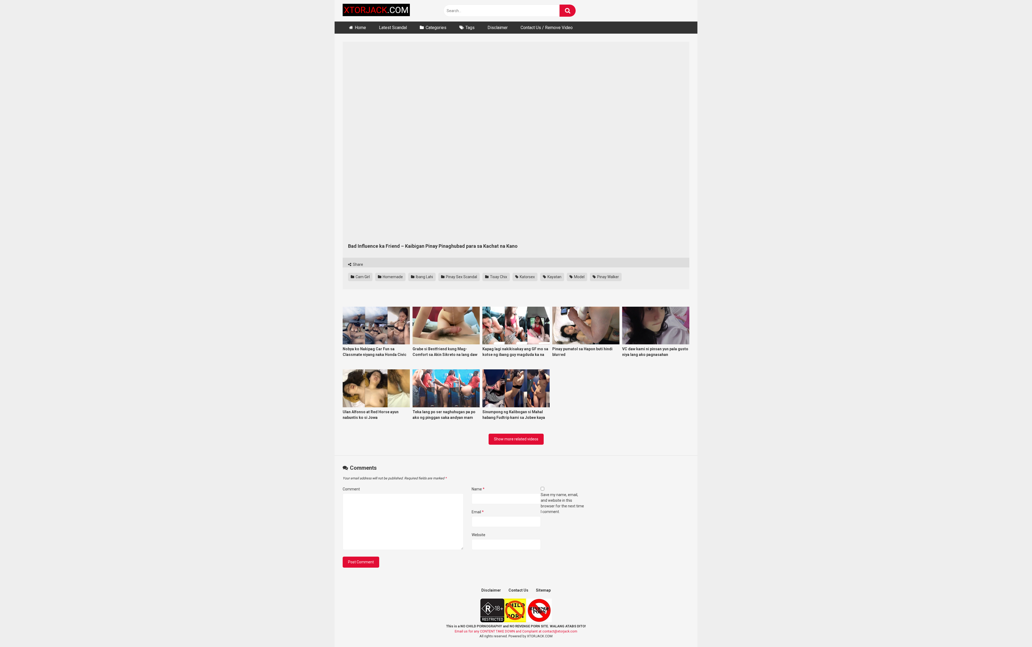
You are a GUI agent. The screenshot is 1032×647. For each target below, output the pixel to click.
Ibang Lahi (424, 277)
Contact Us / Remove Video (547, 27)
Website (478, 535)
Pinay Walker (607, 277)
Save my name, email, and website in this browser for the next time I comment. (562, 503)
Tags (470, 27)
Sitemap (543, 590)
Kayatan (554, 277)
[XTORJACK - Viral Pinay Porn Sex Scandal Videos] (376, 11)
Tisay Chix (498, 277)
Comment (351, 489)
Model (579, 277)
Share (357, 264)
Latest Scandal (393, 27)
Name (478, 489)
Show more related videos (516, 439)
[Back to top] (1014, 630)
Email (478, 512)
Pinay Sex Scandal (461, 277)
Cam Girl (362, 277)
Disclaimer (498, 27)
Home (360, 27)
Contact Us (518, 590)
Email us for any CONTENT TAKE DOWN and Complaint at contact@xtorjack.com (516, 631)
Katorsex (527, 277)
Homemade (392, 277)
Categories (436, 27)
